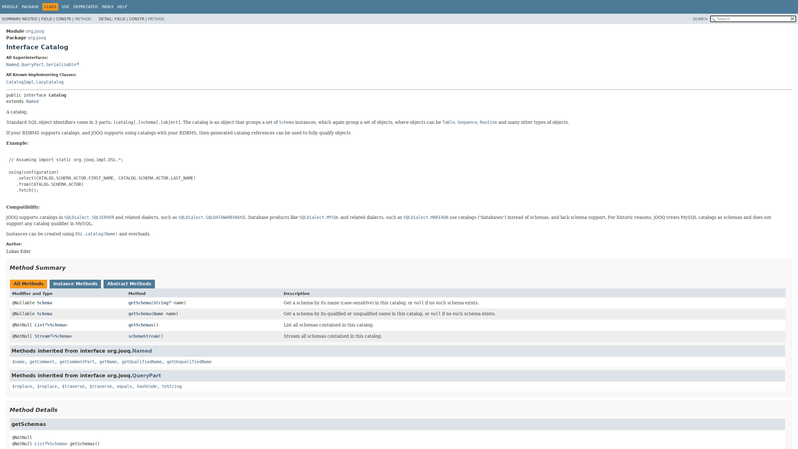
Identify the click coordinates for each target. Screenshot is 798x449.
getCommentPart (77, 361)
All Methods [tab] (28, 283)
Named (12, 64)
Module (10, 7)
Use (66, 7)
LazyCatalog (50, 82)
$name (18, 361)
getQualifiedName (142, 361)
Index (107, 7)
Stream (42, 336)
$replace (22, 386)
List (40, 324)
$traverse (73, 386)
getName (108, 361)
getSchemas (140, 324)
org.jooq (35, 31)
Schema (44, 302)
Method (83, 19)
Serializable (61, 64)
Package (30, 7)
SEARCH (700, 19)
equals (124, 386)
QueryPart (32, 64)
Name (158, 313)
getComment (42, 361)
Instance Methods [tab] (75, 283)
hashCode (147, 386)
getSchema (139, 302)
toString (172, 386)
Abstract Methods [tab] (129, 283)
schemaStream (143, 336)
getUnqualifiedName (189, 361)
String (160, 302)
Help (122, 7)
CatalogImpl (20, 82)
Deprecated (85, 7)
